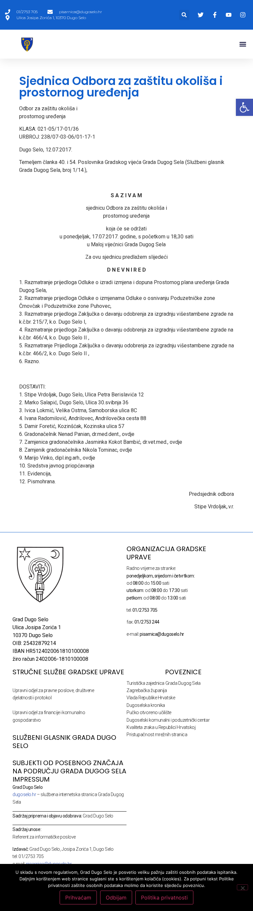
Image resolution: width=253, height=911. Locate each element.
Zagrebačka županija (146, 690)
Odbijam (116, 897)
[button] (184, 15)
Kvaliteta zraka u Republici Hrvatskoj (160, 727)
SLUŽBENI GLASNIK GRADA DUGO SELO (64, 741)
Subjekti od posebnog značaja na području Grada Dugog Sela (69, 767)
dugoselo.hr (24, 794)
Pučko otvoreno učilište (148, 712)
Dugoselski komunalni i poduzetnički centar (168, 720)
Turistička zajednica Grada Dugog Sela (163, 683)
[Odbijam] (242, 887)
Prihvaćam (78, 897)
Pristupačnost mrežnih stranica (156, 734)
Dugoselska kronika (145, 705)
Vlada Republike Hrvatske (150, 697)
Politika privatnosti (164, 897)
